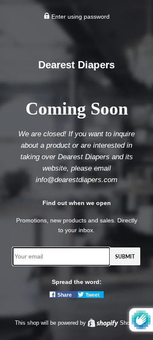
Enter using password (80, 16)
